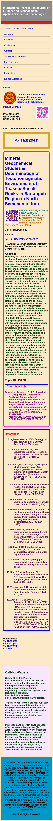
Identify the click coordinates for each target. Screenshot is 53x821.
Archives (8, 34)
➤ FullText (10, 234)
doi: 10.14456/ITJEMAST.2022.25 (21, 239)
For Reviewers (11, 62)
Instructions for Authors (17, 717)
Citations (8, 40)
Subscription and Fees (15, 56)
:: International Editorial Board (18, 28)
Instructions (9, 73)
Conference (9, 45)
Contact (8, 51)
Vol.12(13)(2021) (11, 641)
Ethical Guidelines (13, 79)
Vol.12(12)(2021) (11, 643)
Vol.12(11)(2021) (11, 646)
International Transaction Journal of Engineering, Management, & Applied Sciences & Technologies (26, 11)
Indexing (8, 68)
